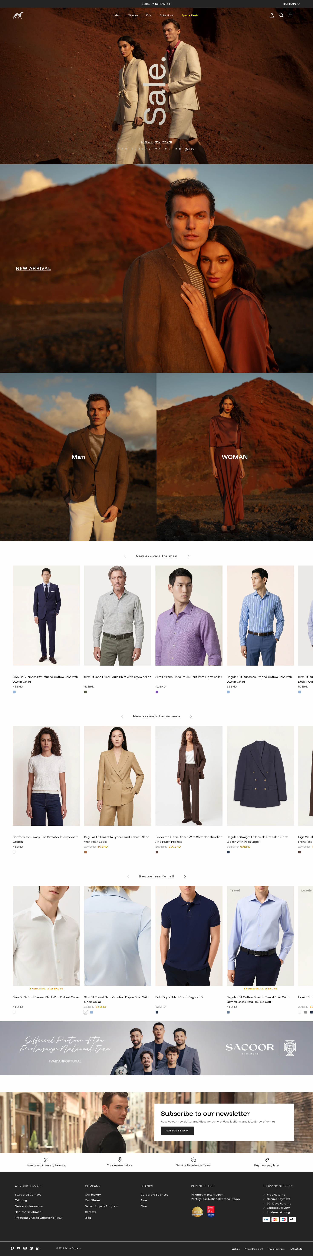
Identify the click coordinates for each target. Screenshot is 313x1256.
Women (133, 15)
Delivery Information (29, 1206)
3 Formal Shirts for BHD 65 (46, 988)
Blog (88, 1217)
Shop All (147, 142)
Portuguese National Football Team (215, 1199)
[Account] (270, 15)
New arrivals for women (156, 716)
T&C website (296, 1248)
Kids (148, 15)
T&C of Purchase (276, 1248)
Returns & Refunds (28, 1212)
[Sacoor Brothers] (18, 15)
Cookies (236, 1248)
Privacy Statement (253, 1248)
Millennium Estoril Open (207, 1194)
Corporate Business (154, 1194)
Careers (90, 1212)
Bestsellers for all (156, 876)
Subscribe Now (177, 1130)
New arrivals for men (156, 556)
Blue (144, 1200)
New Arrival (33, 268)
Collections (166, 15)
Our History (93, 1194)
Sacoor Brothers (72, 1248)
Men (117, 15)
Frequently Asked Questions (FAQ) (38, 1217)
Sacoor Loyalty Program (101, 1206)
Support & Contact (28, 1194)
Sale (145, 4)
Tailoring (21, 1200)
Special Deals (190, 15)
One (144, 1206)
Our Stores (92, 1200)
